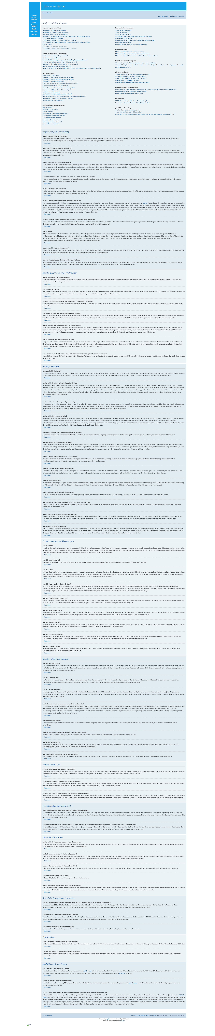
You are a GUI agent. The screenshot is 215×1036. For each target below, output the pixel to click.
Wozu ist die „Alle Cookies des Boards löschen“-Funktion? (59, 49)
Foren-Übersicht (47, 13)
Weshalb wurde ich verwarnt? (51, 92)
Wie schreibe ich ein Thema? (51, 75)
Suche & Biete (34, 31)
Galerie (34, 29)
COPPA (145, 203)
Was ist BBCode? (47, 107)
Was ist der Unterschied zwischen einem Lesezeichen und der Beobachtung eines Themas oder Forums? (145, 89)
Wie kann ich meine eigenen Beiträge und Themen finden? (132, 82)
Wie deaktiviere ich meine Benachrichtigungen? (129, 93)
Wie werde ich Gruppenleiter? (124, 38)
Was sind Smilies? (48, 111)
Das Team (133, 1015)
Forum (34, 22)
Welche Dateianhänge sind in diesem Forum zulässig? (131, 101)
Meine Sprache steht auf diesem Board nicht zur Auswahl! (60, 62)
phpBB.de (122, 973)
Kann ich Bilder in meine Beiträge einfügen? (55, 113)
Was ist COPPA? (47, 44)
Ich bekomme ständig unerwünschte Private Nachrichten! (132, 54)
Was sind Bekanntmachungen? (52, 117)
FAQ (159, 16)
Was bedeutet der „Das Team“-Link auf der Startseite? (131, 44)
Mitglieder (165, 16)
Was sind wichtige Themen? (51, 120)
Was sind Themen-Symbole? (51, 124)
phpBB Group (87, 971)
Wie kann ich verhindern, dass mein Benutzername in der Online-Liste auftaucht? (66, 36)
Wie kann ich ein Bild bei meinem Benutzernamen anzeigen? (60, 64)
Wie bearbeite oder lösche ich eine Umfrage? (56, 86)
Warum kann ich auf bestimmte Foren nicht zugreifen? (59, 88)
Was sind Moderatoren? (122, 32)
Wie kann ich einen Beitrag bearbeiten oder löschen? (58, 77)
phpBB (108, 1019)
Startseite (34, 7)
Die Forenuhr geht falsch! (50, 58)
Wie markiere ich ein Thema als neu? (53, 100)
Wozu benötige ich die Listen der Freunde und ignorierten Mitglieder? (135, 63)
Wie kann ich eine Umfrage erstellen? (53, 81)
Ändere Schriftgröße (183, 12)
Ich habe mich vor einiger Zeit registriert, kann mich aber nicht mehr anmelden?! (66, 42)
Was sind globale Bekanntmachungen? (54, 115)
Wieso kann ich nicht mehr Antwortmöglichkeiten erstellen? (60, 83)
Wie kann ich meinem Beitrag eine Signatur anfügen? (58, 79)
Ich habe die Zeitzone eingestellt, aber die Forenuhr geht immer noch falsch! (65, 60)
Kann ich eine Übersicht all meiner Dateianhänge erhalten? (132, 103)
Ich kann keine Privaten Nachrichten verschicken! (130, 52)
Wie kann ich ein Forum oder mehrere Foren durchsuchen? (133, 74)
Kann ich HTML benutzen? (50, 109)
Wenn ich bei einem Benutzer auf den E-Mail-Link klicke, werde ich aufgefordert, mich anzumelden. (72, 68)
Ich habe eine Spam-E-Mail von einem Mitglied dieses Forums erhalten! (136, 56)
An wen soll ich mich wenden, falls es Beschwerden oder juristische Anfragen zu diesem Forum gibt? (144, 114)
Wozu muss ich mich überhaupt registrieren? (56, 32)
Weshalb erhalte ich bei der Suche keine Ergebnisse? (130, 76)
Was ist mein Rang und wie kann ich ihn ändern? (57, 66)
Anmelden (181, 16)
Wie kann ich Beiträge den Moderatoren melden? (57, 94)
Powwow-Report (34, 25)
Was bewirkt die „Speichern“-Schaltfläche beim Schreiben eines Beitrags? (64, 96)
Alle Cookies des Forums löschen (147, 1015)
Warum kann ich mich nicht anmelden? (54, 30)
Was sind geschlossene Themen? (52, 122)
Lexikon (34, 15)
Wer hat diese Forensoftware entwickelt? (127, 110)
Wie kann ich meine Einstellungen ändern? (55, 56)
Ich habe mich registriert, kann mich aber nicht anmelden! (60, 40)
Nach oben (47, 143)
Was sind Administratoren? (123, 30)
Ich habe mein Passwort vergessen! (53, 38)
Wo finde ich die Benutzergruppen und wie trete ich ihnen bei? (133, 36)
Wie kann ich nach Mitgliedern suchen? (127, 80)
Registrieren (173, 16)
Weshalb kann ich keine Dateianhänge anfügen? (57, 90)
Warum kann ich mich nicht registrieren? (55, 47)
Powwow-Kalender (34, 18)
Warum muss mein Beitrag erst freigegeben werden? (58, 98)
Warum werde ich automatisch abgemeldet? (56, 34)
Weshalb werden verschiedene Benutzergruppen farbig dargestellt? (135, 40)
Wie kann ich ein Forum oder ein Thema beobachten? (131, 91)
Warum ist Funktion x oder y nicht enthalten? (128, 112)
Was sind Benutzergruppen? (123, 34)
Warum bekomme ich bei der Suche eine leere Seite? (130, 78)
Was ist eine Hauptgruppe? (123, 42)
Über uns (34, 34)
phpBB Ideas (133, 983)
